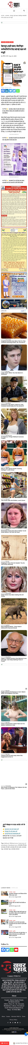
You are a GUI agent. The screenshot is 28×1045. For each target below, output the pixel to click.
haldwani (6, 843)
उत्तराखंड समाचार (15, 849)
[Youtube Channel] (16, 950)
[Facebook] (3, 91)
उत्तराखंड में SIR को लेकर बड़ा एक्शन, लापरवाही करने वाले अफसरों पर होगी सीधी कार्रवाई (17, 923)
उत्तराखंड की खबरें (5, 847)
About (3, 1016)
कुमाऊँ (8, 42)
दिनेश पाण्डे (5, 56)
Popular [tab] (14, 888)
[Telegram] (10, 91)
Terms (23, 1016)
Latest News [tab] (5, 888)
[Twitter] (14, 91)
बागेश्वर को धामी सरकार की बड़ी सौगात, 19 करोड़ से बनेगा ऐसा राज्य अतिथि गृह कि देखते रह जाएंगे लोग (18, 934)
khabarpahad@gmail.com (16, 1007)
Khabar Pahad (16, 1027)
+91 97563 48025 (16, 1009)
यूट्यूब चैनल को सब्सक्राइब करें (12, 833)
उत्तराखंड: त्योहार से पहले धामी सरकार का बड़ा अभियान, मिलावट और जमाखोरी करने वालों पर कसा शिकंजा (17, 913)
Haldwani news (14, 843)
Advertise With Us (16, 1016)
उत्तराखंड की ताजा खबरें (15, 847)
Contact (8, 1016)
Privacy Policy (13, 1019)
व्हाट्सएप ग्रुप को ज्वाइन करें (12, 829)
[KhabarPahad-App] (14, 73)
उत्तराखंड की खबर (22, 845)
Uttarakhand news (12, 845)
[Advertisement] (14, 806)
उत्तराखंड (3, 42)
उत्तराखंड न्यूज (7, 849)
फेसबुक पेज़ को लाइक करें (11, 831)
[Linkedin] (6, 91)
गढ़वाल (11, 42)
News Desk (12, 896)
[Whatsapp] (18, 91)
